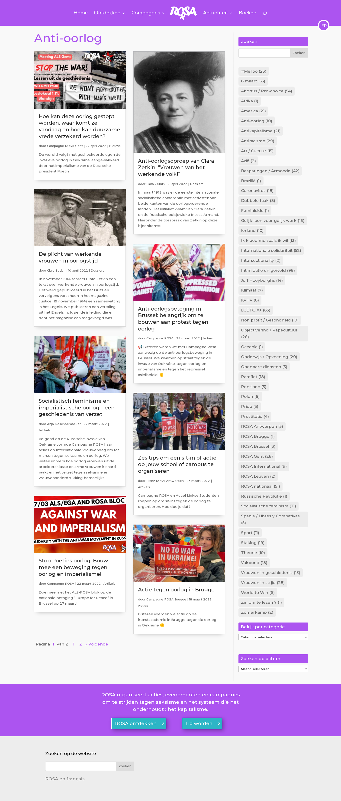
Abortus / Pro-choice (266, 91)
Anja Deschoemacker (64, 424)
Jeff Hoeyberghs (262, 280)
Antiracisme (257, 141)
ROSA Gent (257, 456)
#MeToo (253, 71)
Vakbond (254, 562)
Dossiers (97, 270)
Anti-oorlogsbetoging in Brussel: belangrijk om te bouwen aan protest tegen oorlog (173, 319)
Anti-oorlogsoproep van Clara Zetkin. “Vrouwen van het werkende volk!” (176, 167)
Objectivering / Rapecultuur (269, 333)
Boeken (248, 13)
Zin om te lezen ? (261, 602)
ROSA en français (65, 779)
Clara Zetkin (56, 270)
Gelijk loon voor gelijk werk (272, 220)
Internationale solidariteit (271, 250)
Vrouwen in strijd (263, 582)
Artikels (45, 430)
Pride (249, 406)
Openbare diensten (264, 366)
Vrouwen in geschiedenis (270, 572)
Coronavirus (257, 190)
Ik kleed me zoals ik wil (268, 240)
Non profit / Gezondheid (270, 320)
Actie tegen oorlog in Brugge (176, 590)
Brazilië (251, 180)
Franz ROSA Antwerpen (165, 481)
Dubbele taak (258, 200)
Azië (248, 161)
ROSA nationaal (260, 486)
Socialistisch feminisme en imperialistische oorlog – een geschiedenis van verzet (77, 407)
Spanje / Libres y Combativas (270, 519)
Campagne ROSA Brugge (166, 599)
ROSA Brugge (258, 436)
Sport (250, 532)
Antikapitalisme (260, 131)
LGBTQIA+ (255, 310)
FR (323, 25)
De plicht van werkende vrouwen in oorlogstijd (70, 257)
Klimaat (252, 290)
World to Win (258, 592)
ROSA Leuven (258, 476)
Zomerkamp (257, 612)
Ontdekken (107, 13)
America (253, 111)
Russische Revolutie (264, 496)
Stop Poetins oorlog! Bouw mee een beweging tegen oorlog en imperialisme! (73, 567)
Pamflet (253, 376)
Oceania (252, 346)
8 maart (253, 81)
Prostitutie (255, 416)
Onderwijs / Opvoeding (269, 356)
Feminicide (255, 210)
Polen (250, 396)
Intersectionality (260, 260)
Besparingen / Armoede (270, 171)
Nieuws (115, 146)
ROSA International (264, 466)
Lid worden (199, 723)
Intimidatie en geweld (268, 270)
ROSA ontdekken (136, 723)
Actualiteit (215, 13)
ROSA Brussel (258, 446)
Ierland (252, 230)
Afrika (249, 101)
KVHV (250, 300)
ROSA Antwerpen (262, 426)
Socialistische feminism (268, 506)
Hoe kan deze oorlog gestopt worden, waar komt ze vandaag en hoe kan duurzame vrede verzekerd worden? (79, 126)
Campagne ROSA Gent (65, 146)
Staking (252, 542)
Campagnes (146, 13)
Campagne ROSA (60, 583)
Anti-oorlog (256, 121)
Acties (208, 338)
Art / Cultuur (257, 151)
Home (81, 13)
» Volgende (96, 644)
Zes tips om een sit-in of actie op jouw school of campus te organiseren (177, 464)
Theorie (253, 552)
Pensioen (253, 386)
